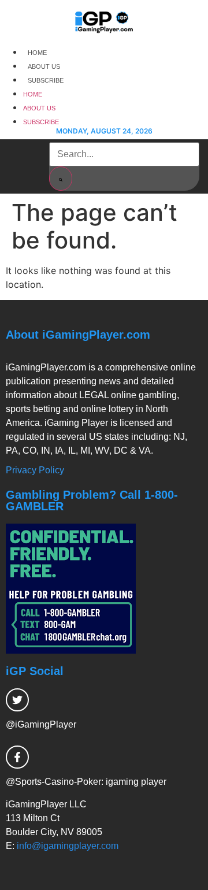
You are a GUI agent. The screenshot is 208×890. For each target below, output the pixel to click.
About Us (44, 66)
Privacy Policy (35, 470)
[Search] (60, 178)
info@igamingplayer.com (67, 846)
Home (37, 52)
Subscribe (46, 80)
